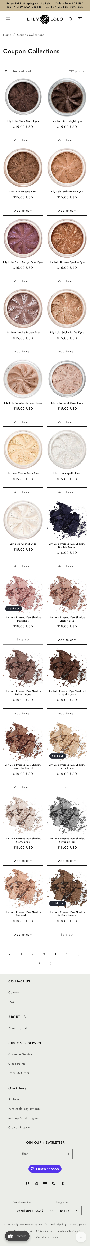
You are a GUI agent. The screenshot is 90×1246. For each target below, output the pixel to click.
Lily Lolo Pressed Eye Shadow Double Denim (67, 545)
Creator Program (19, 1127)
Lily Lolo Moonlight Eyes (67, 121)
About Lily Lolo (18, 1028)
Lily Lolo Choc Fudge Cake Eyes (23, 262)
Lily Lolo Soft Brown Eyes (67, 191)
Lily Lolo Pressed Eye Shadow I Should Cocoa (67, 693)
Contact (13, 992)
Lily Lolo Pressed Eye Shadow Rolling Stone (23, 693)
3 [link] (44, 954)
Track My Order (18, 1073)
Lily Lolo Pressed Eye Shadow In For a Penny (67, 914)
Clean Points (16, 1063)
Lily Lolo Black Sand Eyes (23, 121)
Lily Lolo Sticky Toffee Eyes (67, 332)
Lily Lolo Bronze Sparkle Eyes (67, 262)
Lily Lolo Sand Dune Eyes (67, 403)
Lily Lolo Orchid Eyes (23, 544)
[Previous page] (10, 954)
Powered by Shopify (36, 1224)
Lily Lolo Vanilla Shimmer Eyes (23, 403)
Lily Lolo (19, 1224)
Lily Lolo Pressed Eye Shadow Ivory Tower (67, 766)
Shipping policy (45, 1230)
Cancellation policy (47, 1237)
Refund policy (58, 1224)
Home (7, 35)
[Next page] (50, 963)
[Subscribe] (67, 1154)
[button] (8, 19)
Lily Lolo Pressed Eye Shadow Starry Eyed (23, 840)
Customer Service (20, 1054)
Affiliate (13, 1099)
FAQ (11, 1002)
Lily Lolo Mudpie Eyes (23, 191)
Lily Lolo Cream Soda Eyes (23, 473)
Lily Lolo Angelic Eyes (67, 473)
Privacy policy (78, 1224)
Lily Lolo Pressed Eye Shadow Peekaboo (23, 619)
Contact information (69, 1230)
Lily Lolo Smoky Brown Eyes (23, 332)
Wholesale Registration (24, 1109)
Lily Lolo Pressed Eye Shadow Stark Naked (67, 619)
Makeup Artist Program (24, 1118)
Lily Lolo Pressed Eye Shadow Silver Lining (67, 840)
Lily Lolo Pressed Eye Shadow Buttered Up (23, 914)
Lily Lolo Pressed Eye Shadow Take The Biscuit (23, 766)
